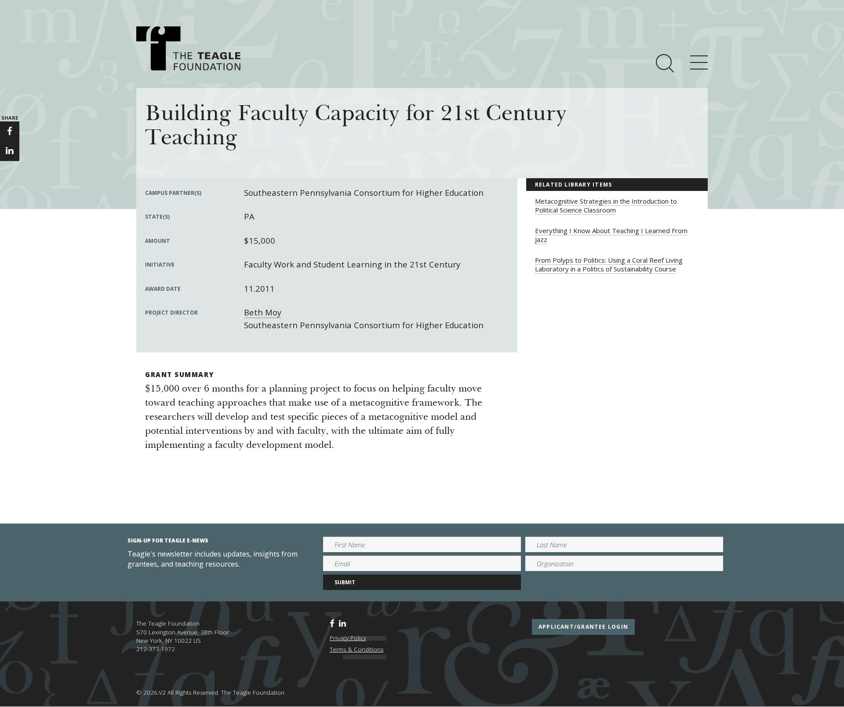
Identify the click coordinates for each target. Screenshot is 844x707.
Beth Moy (262, 312)
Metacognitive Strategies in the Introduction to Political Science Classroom (606, 205)
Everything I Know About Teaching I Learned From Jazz (611, 235)
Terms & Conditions (356, 649)
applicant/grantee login (583, 626)
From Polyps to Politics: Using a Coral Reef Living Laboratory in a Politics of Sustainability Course (609, 264)
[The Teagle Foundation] (188, 48)
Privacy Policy (348, 638)
